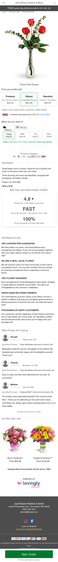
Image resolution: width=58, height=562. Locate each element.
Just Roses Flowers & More (29, 3)
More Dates (49, 135)
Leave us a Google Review (29, 529)
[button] (52, 556)
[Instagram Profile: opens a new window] (26, 521)
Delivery (8, 129)
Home (4, 12)
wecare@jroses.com (29, 511)
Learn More (45, 114)
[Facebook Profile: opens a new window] (32, 521)
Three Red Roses (26, 344)
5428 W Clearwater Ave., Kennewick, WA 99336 (29, 506)
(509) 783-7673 (29, 509)
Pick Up (23, 127)
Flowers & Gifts (14, 12)
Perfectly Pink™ (26, 392)
